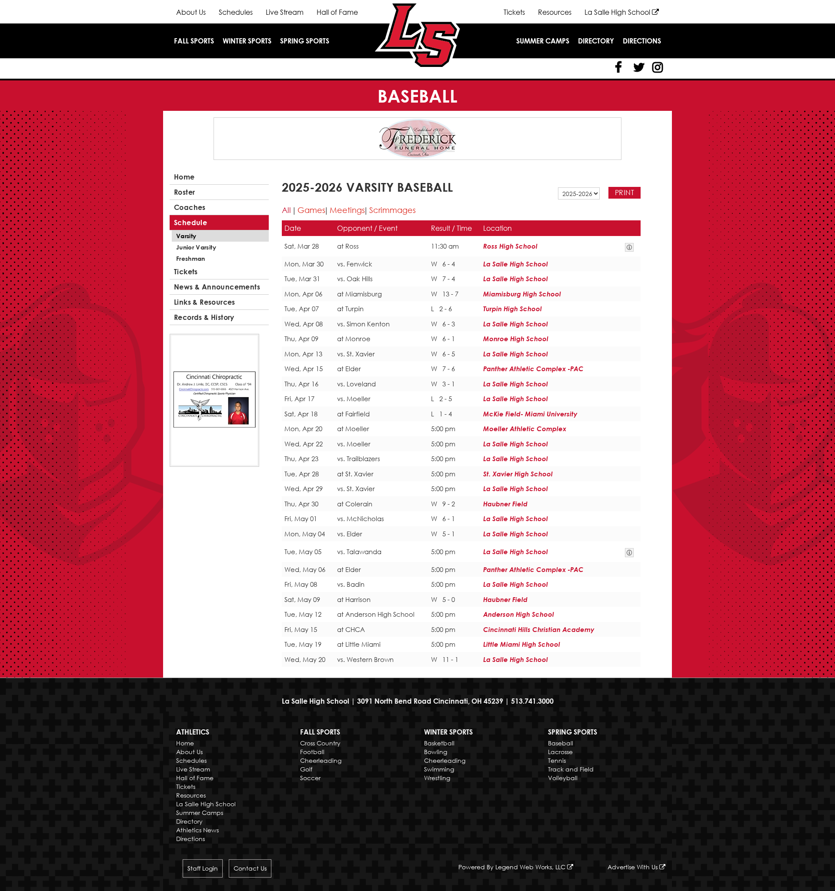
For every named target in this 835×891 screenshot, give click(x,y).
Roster (184, 192)
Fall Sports (194, 41)
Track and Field (571, 769)
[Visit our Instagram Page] (656, 67)
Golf (306, 769)
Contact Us (250, 868)
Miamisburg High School (522, 294)
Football (312, 751)
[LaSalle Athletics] (417, 34)
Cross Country (320, 743)
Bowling (435, 751)
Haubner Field (505, 504)
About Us (191, 12)
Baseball (560, 743)
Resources (554, 12)
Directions (642, 41)
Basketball (439, 743)
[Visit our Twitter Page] (637, 67)
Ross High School (510, 246)
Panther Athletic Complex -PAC (533, 368)
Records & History (204, 317)
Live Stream (285, 12)
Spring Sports (304, 41)
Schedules (236, 12)
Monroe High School (515, 338)
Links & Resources (204, 302)
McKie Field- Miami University (530, 414)
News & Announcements (217, 287)
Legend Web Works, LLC (531, 867)
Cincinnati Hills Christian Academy (539, 629)
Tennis (557, 760)
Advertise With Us (633, 867)
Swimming (439, 769)
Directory (596, 41)
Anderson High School (518, 614)
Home (184, 177)
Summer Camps (542, 41)
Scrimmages (392, 210)
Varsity (186, 235)
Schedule (190, 222)
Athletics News (197, 830)
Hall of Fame (337, 12)
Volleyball (563, 777)
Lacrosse (560, 751)
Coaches (190, 207)
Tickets (514, 12)
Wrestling (437, 777)
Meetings (347, 210)
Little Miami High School (521, 644)
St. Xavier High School (518, 474)
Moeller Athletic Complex (524, 428)
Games (311, 210)
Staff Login (202, 868)
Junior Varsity (196, 247)
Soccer (310, 777)
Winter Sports (247, 41)
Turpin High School (512, 309)
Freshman (190, 258)
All (286, 210)
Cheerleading (320, 760)
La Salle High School (618, 12)
